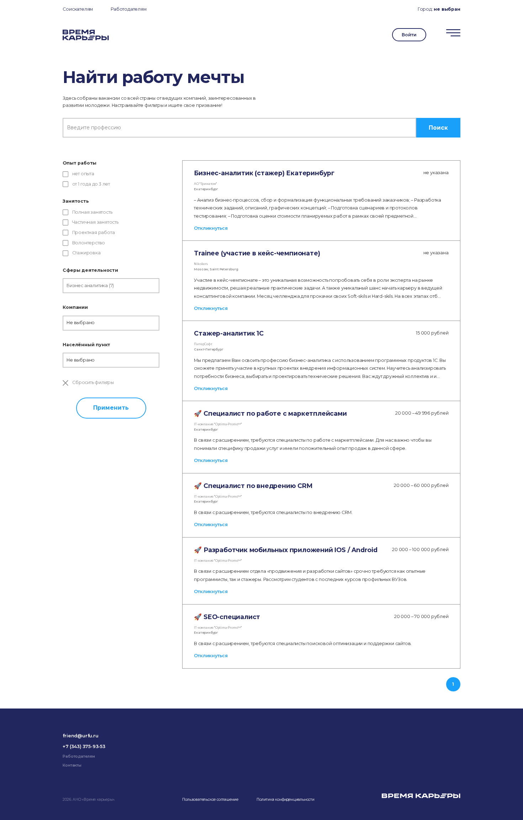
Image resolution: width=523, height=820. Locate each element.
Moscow (201, 269)
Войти (409, 34)
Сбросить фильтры (92, 382)
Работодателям (128, 9)
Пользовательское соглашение (210, 799)
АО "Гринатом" (205, 184)
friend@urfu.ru (80, 735)
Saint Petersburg (224, 269)
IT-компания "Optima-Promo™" (218, 424)
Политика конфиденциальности (286, 799)
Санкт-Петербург (208, 349)
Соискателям (78, 9)
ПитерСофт (203, 344)
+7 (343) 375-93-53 (84, 746)
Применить (111, 407)
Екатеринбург (206, 189)
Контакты (72, 765)
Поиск (438, 127)
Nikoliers (200, 264)
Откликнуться (211, 228)
